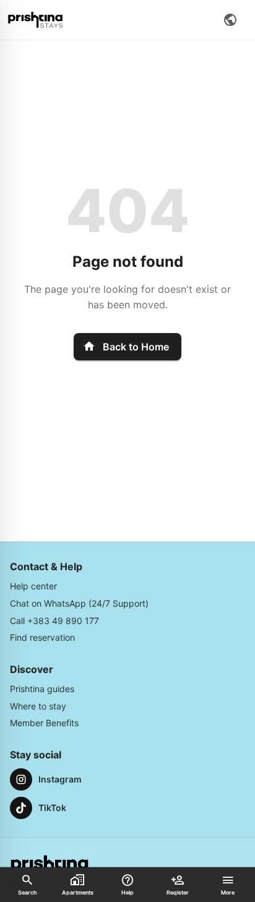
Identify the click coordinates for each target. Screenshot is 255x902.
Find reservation (42, 637)
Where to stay (38, 706)
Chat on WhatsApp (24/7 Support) (79, 603)
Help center (33, 586)
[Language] (230, 19)
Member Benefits (44, 723)
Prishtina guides (42, 688)
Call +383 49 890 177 (54, 620)
